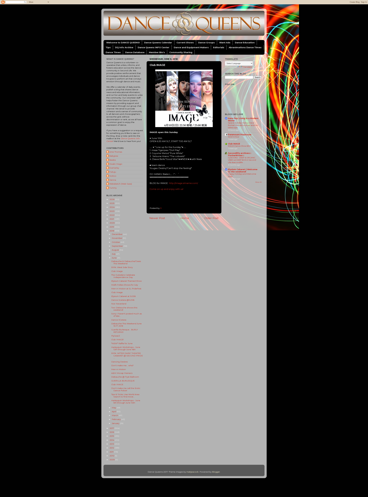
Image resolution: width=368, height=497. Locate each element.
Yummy (113, 188)
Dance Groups (206, 42)
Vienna (112, 180)
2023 (112, 211)
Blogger (216, 472)
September (117, 246)
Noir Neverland (118, 304)
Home (185, 218)
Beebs (112, 160)
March (115, 415)
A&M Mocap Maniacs (121, 373)
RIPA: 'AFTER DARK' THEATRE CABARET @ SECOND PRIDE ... (127, 355)
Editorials (218, 47)
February (116, 419)
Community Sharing (180, 52)
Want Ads (224, 42)
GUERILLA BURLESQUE (123, 381)
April (114, 411)
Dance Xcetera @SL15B (122, 300)
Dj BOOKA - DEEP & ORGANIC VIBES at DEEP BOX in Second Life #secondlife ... (242, 160)
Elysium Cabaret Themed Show (126, 281)
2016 (112, 432)
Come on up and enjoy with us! (166, 189)
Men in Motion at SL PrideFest (126, 288)
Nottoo (112, 176)
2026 (112, 199)
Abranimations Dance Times (245, 47)
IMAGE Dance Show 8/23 (239, 146)
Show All (258, 182)
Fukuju (112, 172)
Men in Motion (118, 369)
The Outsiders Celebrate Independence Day (123, 276)
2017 (112, 428)
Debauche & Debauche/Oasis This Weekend (126, 262)
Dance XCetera (118, 320)
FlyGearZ (115, 336)
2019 (112, 227)
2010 (112, 456)
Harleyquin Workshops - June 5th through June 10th (125, 401)
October (116, 242)
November (117, 238)
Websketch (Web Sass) (120, 184)
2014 (112, 440)
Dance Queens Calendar (158, 42)
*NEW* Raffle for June (122, 343)
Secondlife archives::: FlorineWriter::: (239, 154)
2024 (112, 207)
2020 (112, 223)
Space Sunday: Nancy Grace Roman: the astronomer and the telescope (243, 125)
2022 (112, 215)
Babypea (113, 156)
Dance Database (134, 52)
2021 (112, 219)
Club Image (117, 271)
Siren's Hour (233, 137)
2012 (112, 448)
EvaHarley (114, 168)
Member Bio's (157, 52)
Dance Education (245, 42)
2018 (112, 231)
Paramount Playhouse (239, 134)
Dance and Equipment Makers (191, 47)
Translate (247, 67)
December (117, 234)
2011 (112, 452)
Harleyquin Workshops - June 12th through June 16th (125, 348)
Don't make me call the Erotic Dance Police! (125, 389)
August (115, 250)
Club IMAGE (117, 384)
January (116, 423)
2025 (112, 203)
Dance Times (113, 52)
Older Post (211, 218)
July (114, 254)
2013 (112, 444)
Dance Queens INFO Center (153, 47)
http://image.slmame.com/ (183, 183)
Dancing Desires (119, 362)
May (114, 407)
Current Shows (185, 42)
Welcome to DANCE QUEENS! (123, 42)
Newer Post (157, 218)
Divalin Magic (115, 164)
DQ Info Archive (124, 47)
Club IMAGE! (117, 339)
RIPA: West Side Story (122, 267)
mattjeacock (192, 472)
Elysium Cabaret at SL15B (123, 296)
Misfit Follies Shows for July (124, 285)
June (114, 258)
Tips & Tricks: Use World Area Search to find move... (125, 395)
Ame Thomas (115, 152)
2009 (112, 459)
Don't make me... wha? (122, 365)
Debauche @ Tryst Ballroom (125, 377)
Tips (108, 47)
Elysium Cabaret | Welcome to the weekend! (242, 170)
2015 (112, 436)
